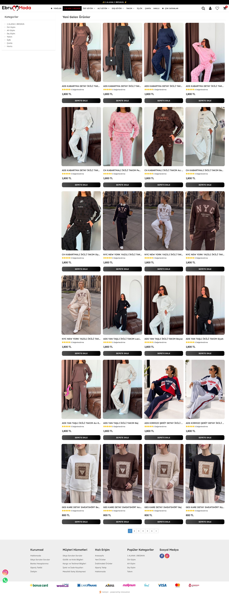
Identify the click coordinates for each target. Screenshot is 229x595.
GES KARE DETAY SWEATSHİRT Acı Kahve (122, 507)
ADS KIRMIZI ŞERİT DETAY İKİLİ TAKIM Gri (205, 423)
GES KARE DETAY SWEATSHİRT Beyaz (81, 507)
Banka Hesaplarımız (39, 563)
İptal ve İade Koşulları (73, 567)
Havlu (156, 8)
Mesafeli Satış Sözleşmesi (74, 571)
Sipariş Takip (100, 567)
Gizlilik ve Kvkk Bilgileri (73, 559)
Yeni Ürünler (100, 559)
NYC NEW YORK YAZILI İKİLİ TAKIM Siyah (122, 254)
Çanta (148, 8)
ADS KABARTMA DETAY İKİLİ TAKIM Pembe (205, 86)
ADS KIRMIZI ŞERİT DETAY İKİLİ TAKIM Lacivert (163, 423)
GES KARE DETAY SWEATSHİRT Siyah (205, 507)
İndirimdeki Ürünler (103, 563)
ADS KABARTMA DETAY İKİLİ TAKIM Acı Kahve (81, 86)
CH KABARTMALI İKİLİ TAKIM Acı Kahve (163, 170)
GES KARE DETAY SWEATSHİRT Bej (163, 507)
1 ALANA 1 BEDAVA (72, 8)
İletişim (33, 571)
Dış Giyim (117, 8)
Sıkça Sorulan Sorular (40, 559)
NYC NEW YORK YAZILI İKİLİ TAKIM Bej (81, 338)
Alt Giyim (102, 8)
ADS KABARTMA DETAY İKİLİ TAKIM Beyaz (81, 170)
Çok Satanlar (171, 8)
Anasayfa (99, 555)
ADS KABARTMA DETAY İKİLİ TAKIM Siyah (122, 86)
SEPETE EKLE (81, 100)
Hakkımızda (35, 555)
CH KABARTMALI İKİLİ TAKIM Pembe (122, 170)
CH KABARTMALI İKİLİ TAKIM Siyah (81, 254)
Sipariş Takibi (36, 567)
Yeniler (57, 8)
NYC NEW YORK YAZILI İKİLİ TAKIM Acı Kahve (205, 254)
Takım (129, 8)
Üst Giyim (88, 8)
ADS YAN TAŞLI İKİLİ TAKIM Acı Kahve (81, 423)
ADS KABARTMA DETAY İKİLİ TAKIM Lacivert (163, 86)
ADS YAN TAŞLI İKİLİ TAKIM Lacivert (122, 338)
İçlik (139, 8)
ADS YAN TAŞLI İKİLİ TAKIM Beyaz (163, 338)
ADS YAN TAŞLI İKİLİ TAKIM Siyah (204, 338)
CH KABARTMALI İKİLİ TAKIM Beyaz (205, 170)
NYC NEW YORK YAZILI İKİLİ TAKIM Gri (163, 254)
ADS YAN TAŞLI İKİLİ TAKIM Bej (120, 423)
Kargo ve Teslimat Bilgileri (74, 563)
